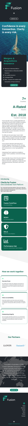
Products (23, 407)
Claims (23, 413)
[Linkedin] (24, 403)
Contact (23, 416)
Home (24, 405)
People (23, 409)
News (24, 411)
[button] (14, 13)
